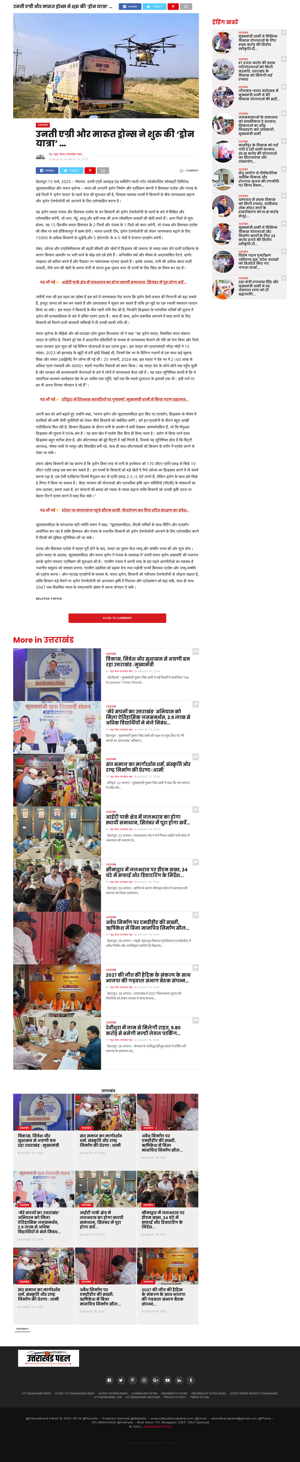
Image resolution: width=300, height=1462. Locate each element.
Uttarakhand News (36, 1393)
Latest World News (113, 1393)
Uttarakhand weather (143, 1397)
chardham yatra (144, 1393)
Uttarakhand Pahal (157, 1426)
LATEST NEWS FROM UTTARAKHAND (254, 1393)
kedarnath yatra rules (209, 1393)
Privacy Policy (175, 1397)
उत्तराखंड (108, 1090)
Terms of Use (199, 1397)
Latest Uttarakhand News (75, 1393)
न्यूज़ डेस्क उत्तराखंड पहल (68, 154)
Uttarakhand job (108, 1397)
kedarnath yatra (174, 1393)
